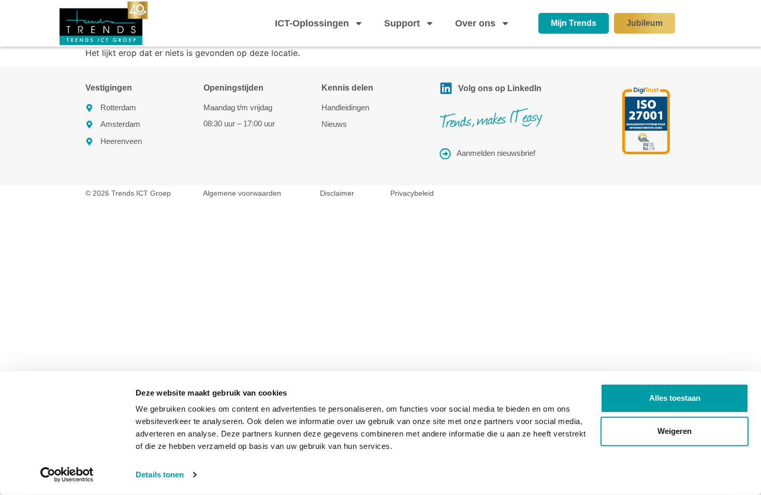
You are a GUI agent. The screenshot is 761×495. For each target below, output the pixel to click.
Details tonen (160, 474)
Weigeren (674, 431)
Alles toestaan (674, 398)
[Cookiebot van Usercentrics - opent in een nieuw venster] (67, 475)
